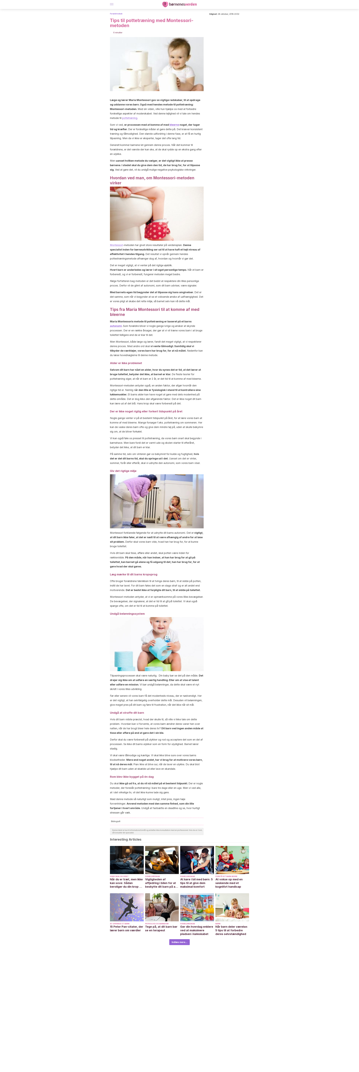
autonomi (116, 325)
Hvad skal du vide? (119, 876)
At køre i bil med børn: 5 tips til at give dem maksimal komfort (196, 883)
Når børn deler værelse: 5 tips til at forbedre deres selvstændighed (231, 930)
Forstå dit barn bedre (226, 876)
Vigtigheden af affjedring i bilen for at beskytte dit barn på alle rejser (161, 883)
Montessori (116, 245)
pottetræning (129, 118)
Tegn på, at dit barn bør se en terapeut (161, 928)
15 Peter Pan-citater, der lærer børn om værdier (126, 928)
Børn (217, 924)
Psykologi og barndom (157, 924)
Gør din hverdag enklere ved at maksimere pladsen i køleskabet (196, 930)
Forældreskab (116, 14)
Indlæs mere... (179, 942)
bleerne (174, 124)
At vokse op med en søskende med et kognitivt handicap (229, 883)
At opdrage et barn (119, 924)
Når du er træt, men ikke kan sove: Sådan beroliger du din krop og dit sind (126, 883)
